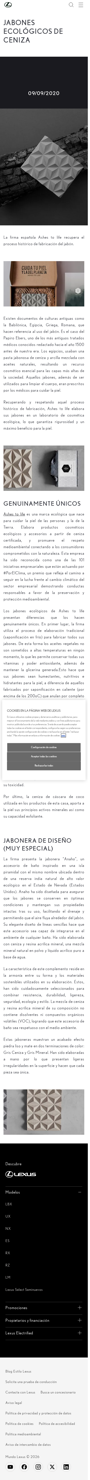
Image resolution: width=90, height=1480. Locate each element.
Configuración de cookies (44, 747)
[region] (44, 740)
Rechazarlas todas (44, 765)
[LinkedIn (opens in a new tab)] (66, 1467)
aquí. (63, 735)
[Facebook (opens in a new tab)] (24, 1467)
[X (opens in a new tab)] (52, 1467)
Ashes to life (14, 514)
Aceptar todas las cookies (44, 756)
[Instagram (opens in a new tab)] (38, 1467)
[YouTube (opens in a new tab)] (10, 1467)
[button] (16, 4)
